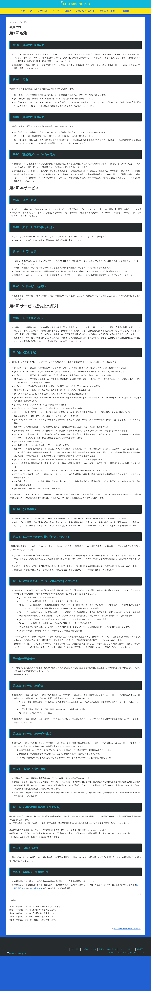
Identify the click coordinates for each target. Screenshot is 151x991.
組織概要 (140, 949)
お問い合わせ (112, 949)
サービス (93, 949)
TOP (72, 949)
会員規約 (102, 949)
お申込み (85, 949)
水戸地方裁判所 (35, 888)
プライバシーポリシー (126, 949)
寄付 (77, 949)
